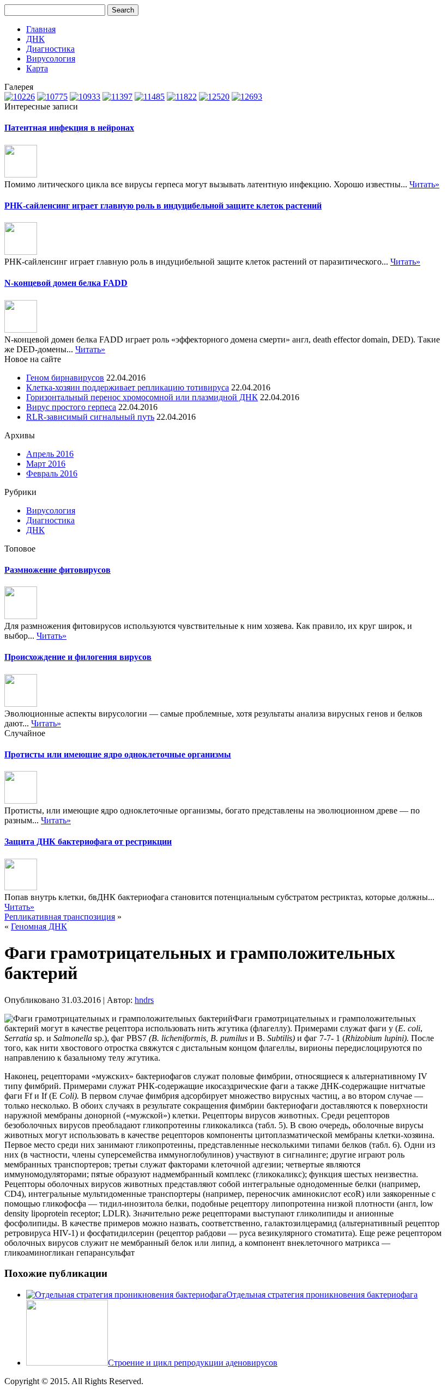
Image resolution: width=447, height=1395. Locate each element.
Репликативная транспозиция (59, 916)
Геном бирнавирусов (65, 377)
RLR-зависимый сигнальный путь (90, 416)
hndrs (144, 1000)
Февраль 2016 (51, 473)
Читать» (424, 184)
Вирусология (50, 58)
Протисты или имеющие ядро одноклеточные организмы (117, 754)
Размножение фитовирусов (57, 569)
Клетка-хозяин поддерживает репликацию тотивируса (127, 387)
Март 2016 (45, 463)
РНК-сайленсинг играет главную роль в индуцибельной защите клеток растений (163, 205)
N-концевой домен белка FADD (66, 282)
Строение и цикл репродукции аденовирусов (192, 1362)
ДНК (35, 39)
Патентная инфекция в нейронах (69, 127)
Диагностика (50, 48)
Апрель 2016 (50, 453)
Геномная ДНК (39, 926)
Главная (41, 29)
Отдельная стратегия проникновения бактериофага (322, 1294)
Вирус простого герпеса (71, 407)
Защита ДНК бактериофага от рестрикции (88, 841)
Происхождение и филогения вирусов (78, 657)
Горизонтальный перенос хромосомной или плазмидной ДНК (142, 397)
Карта (37, 68)
